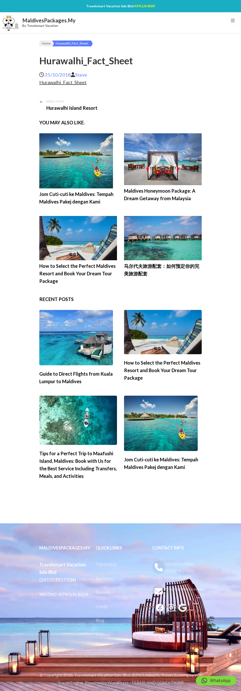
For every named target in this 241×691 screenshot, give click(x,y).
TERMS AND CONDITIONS (157, 682)
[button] (216, 680)
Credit (102, 606)
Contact (103, 634)
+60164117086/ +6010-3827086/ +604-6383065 (180, 570)
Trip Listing (106, 564)
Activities (104, 578)
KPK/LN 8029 (144, 6)
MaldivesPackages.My (49, 20)
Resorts (103, 592)
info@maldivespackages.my (183, 588)
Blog (100, 620)
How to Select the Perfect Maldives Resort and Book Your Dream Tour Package (77, 273)
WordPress (118, 682)
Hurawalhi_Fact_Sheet (63, 82)
